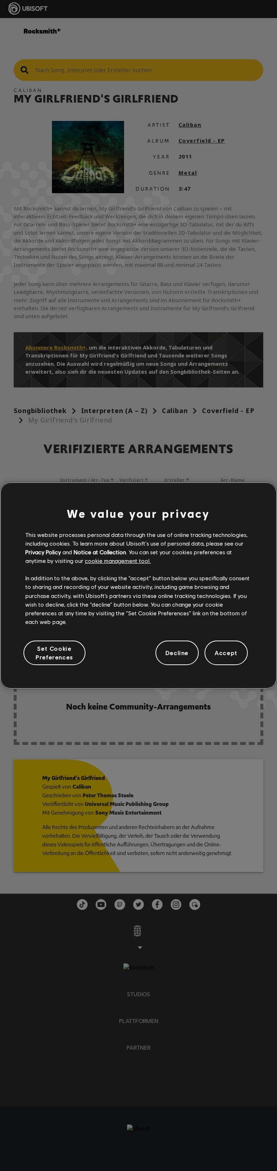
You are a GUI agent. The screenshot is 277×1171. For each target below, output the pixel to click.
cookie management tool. (118, 560)
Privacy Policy (43, 551)
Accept (226, 652)
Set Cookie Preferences (54, 652)
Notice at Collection (100, 551)
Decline (177, 652)
